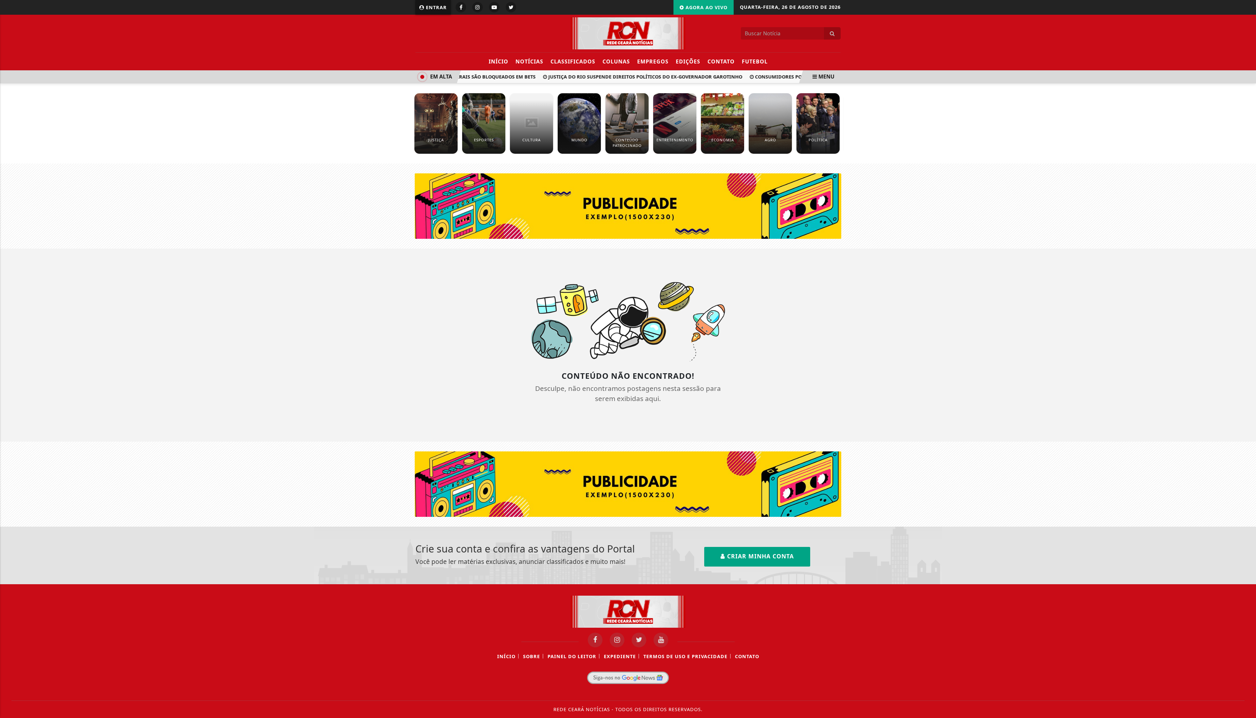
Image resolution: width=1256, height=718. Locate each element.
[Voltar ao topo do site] (1246, 431)
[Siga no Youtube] (494, 7)
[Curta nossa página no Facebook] (595, 640)
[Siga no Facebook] (461, 7)
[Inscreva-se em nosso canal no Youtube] (661, 640)
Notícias (529, 61)
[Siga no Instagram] (477, 7)
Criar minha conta (759, 556)
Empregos (653, 61)
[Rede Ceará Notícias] (628, 32)
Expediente (620, 656)
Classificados (572, 61)
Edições (688, 61)
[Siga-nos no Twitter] (639, 640)
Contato (721, 61)
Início (498, 61)
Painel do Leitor (572, 656)
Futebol (755, 61)
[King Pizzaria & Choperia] (628, 205)
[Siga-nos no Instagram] (617, 640)
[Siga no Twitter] (511, 7)
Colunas (616, 61)
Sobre (531, 656)
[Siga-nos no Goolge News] (628, 678)
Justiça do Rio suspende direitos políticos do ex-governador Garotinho (634, 77)
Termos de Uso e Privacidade (685, 656)
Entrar (435, 7)
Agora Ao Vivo (705, 7)
